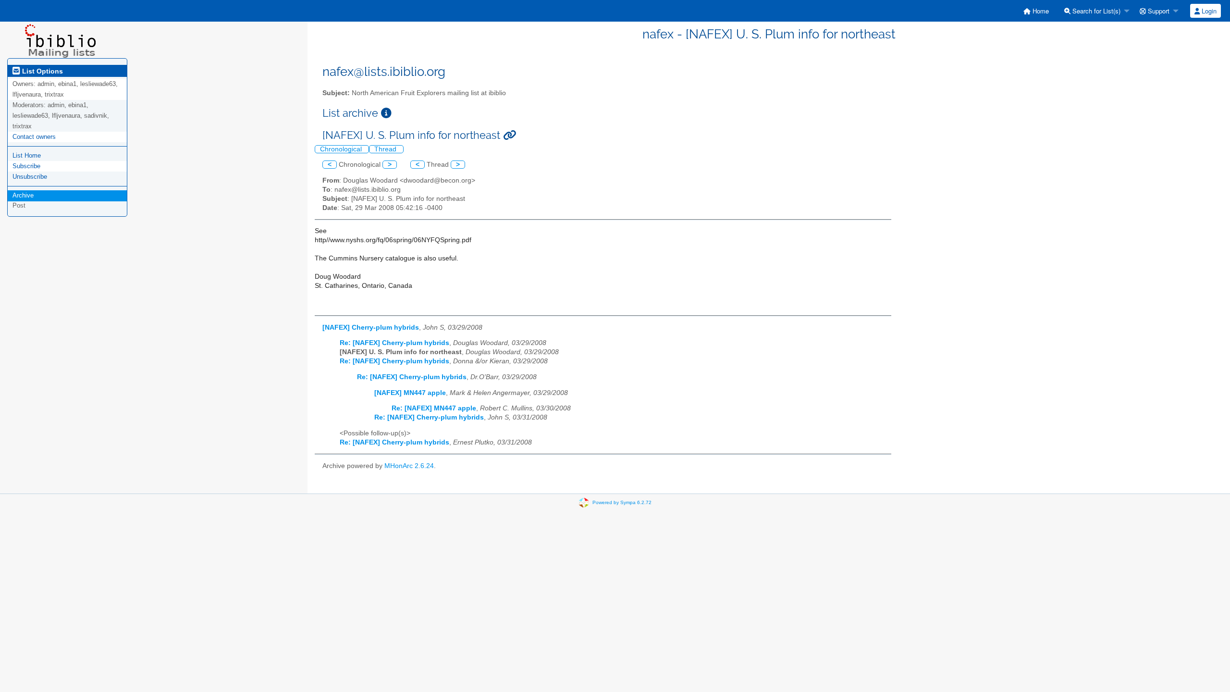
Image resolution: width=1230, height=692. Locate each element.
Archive (23, 195)
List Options (41, 71)
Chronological (342, 149)
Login (1208, 10)
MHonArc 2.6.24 (409, 466)
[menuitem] (1036, 11)
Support (1157, 10)
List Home (26, 155)
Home (1040, 10)
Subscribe (26, 166)
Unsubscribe (29, 176)
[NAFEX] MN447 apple (410, 392)
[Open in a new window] (386, 113)
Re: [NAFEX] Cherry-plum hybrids (394, 342)
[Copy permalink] (509, 135)
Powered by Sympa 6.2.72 (622, 502)
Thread (386, 149)
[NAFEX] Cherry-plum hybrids (370, 327)
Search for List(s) (1095, 10)
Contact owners (34, 136)
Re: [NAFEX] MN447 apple (434, 408)
